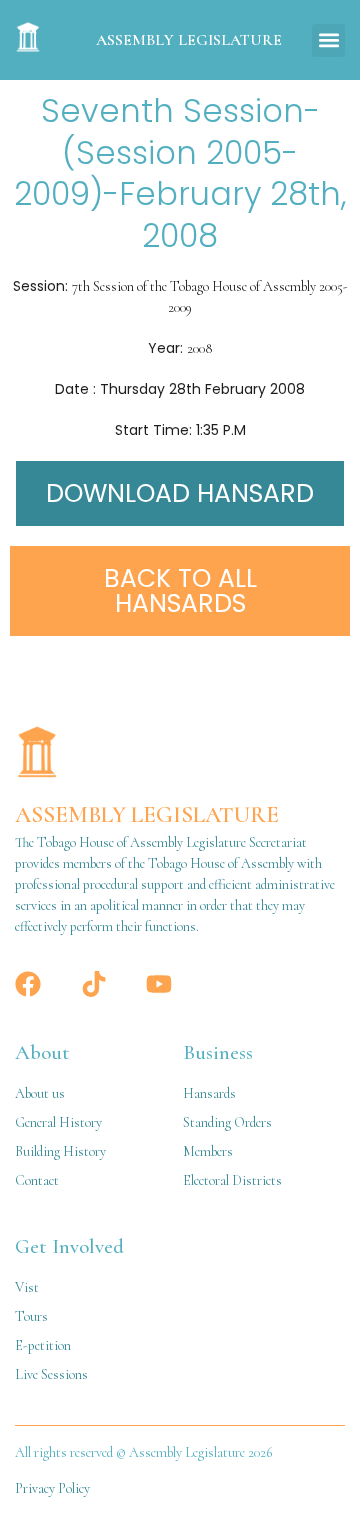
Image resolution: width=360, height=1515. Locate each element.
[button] (328, 40)
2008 (199, 348)
